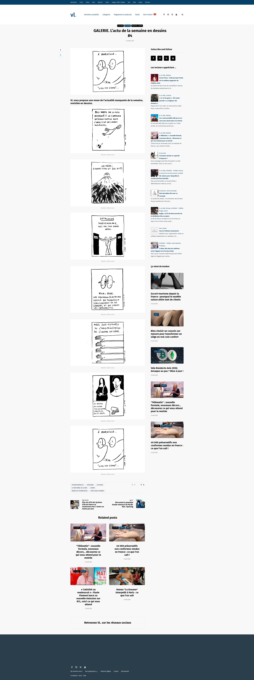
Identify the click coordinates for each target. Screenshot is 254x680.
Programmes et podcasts (123, 15)
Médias (83, 527)
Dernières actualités (91, 15)
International (73, 2)
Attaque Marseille (78, 485)
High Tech (100, 2)
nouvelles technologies (80, 491)
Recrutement (125, 671)
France (81, 2)
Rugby (161, 211)
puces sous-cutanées (97, 491)
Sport (93, 2)
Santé (128, 527)
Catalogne (90, 485)
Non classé (162, 228)
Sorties (107, 2)
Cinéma (168, 95)
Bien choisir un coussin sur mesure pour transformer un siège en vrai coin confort (166, 334)
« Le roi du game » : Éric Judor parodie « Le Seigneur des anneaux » (165, 100)
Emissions (162, 191)
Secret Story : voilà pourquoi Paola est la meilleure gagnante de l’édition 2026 (167, 80)
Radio (137, 15)
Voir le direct (149, 15)
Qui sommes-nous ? (76, 671)
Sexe (156, 277)
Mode (134, 2)
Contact (116, 671)
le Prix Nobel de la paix (79, 488)
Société (180, 173)
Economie (162, 153)
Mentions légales (106, 671)
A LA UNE (120, 25)
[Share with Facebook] (61, 50)
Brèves (168, 208)
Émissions (147, 2)
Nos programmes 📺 (91, 671)
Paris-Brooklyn (172, 191)
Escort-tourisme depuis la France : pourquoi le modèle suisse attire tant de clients (166, 296)
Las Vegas (100, 485)
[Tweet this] (61, 55)
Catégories (106, 15)
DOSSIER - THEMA (137, 25)
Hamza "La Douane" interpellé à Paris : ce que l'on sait (127, 592)
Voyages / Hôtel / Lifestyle (118, 2)
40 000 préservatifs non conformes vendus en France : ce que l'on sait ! (167, 445)
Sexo (129, 2)
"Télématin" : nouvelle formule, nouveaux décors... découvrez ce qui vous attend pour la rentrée (88, 552)
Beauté (140, 2)
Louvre (92, 488)
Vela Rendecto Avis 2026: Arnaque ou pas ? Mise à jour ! (167, 369)
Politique (162, 246)
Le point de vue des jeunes (168, 173)
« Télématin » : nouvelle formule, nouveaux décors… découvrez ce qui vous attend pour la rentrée (166, 138)
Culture (87, 2)
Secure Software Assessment (169, 231)
